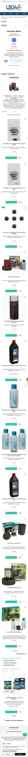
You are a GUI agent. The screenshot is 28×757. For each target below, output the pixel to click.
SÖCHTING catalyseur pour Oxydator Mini (14, 188)
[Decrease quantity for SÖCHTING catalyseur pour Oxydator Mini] (16, 199)
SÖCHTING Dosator (14, 277)
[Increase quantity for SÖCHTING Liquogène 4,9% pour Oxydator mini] (16, 420)
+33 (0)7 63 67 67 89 (12, 1)
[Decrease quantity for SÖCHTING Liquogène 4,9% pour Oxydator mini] (16, 421)
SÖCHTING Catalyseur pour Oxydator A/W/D (14, 144)
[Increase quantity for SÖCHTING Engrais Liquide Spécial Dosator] (16, 331)
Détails (21, 157)
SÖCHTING (14, 98)
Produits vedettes (9, 660)
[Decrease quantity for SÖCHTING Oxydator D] (16, 599)
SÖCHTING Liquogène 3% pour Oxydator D (14, 365)
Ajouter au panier (11, 157)
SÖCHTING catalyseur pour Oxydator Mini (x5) (14, 233)
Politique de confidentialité (9, 751)
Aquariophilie (5, 668)
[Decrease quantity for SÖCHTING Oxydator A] (16, 555)
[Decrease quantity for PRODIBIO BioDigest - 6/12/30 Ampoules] (16, 709)
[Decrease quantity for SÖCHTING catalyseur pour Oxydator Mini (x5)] (16, 244)
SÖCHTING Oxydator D (14, 587)
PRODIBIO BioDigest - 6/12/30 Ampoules (14, 698)
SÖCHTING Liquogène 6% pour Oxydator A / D (14, 499)
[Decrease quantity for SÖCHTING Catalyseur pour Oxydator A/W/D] (16, 155)
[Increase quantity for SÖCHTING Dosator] (16, 287)
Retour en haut (21, 654)
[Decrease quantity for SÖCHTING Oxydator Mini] (16, 643)
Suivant (16, 651)
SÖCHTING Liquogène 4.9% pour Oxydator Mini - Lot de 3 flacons (14, 455)
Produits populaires (10, 662)
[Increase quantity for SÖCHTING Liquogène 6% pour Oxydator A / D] (16, 509)
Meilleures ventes (8, 665)
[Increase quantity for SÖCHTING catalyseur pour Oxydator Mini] (16, 198)
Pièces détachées (15, 668)
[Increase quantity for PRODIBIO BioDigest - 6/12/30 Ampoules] (16, 708)
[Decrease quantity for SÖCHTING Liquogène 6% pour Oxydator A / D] (16, 510)
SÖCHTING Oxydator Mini (14, 632)
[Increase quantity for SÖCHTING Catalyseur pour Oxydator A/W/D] (16, 154)
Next (15, 716)
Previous (13, 716)
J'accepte (20, 754)
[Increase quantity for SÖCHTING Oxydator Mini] (16, 642)
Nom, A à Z (9, 112)
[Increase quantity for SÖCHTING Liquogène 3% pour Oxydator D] (16, 376)
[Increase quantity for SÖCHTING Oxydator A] (16, 553)
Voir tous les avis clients (13, 65)
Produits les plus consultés (11, 658)
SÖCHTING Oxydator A (14, 543)
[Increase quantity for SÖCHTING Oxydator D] (16, 598)
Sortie (7, 754)
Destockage (5, 671)
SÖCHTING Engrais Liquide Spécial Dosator (14, 322)
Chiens (12, 671)
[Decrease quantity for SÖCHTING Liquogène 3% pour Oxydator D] (16, 377)
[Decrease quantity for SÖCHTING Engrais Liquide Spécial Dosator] (16, 332)
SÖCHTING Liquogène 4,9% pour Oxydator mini (14, 410)
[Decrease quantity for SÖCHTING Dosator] (16, 288)
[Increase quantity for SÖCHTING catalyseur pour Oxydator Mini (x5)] (16, 242)
